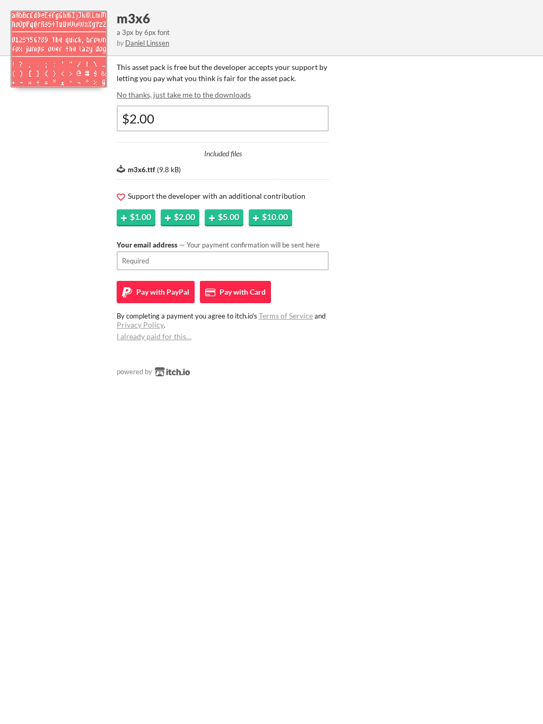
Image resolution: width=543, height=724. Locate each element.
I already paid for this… (154, 336)
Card (242, 291)
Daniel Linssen (147, 43)
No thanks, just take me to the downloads (184, 94)
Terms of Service (286, 315)
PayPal (162, 291)
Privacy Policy (140, 324)
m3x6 (133, 18)
